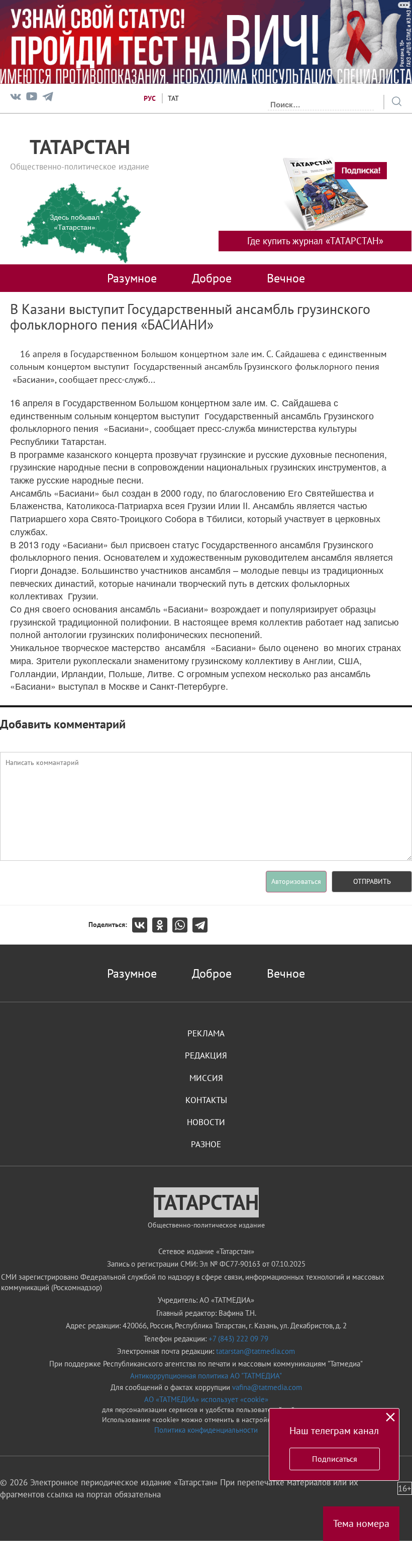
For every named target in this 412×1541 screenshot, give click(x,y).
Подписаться (334, 1459)
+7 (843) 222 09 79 (238, 1338)
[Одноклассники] (162, 925)
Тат (173, 98)
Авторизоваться (296, 881)
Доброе (212, 278)
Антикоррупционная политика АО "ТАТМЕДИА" (206, 1375)
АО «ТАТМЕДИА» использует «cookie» (206, 1399)
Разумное (132, 278)
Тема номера (361, 1523)
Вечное (286, 278)
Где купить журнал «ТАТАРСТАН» (315, 241)
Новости (206, 1122)
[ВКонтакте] (142, 925)
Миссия (206, 1078)
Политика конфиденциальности (206, 1430)
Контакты (206, 1100)
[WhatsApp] (182, 925)
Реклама (206, 1033)
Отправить (372, 881)
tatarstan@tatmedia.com (255, 1351)
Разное (206, 1144)
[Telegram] (48, 98)
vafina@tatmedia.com (267, 1387)
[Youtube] (32, 98)
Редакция (206, 1055)
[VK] (16, 98)
